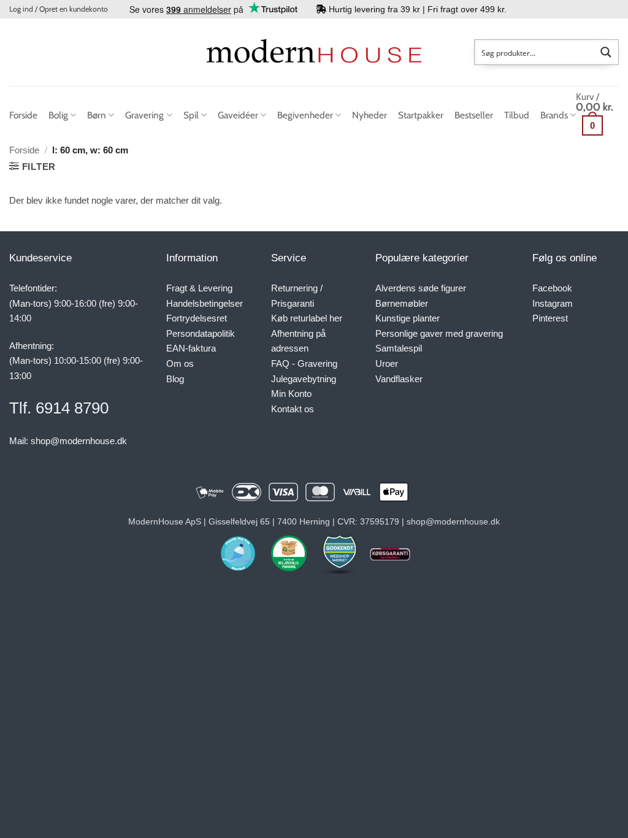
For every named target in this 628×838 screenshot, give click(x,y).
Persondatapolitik (200, 333)
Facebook (552, 288)
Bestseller (473, 115)
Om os (180, 363)
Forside (23, 115)
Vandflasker (399, 379)
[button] (58, 9)
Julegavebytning (303, 379)
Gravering (144, 115)
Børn (96, 115)
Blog (175, 379)
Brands (554, 115)
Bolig (58, 115)
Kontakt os (292, 409)
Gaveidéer (238, 115)
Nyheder (369, 115)
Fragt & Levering (199, 288)
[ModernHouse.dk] (314, 52)
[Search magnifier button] (606, 52)
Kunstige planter (407, 318)
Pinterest (550, 318)
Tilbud (516, 115)
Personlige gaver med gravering (439, 333)
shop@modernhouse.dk (79, 441)
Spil (191, 115)
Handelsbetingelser (204, 303)
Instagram (552, 303)
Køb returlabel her (306, 318)
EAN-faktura (191, 348)
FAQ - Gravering (304, 363)
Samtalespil (398, 348)
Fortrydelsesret (196, 318)
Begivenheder (305, 115)
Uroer (386, 363)
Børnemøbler (401, 303)
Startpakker (420, 115)
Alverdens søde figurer (420, 288)
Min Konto (291, 393)
